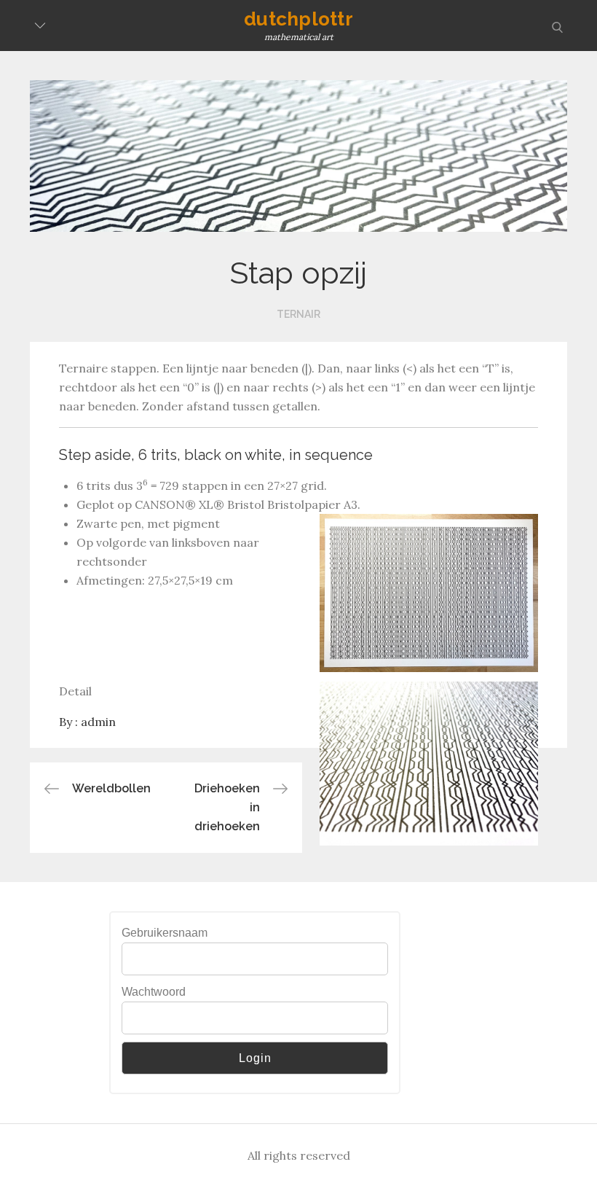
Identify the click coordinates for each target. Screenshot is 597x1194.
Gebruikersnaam (164, 932)
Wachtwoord (154, 992)
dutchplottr (298, 19)
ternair (298, 314)
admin (98, 721)
